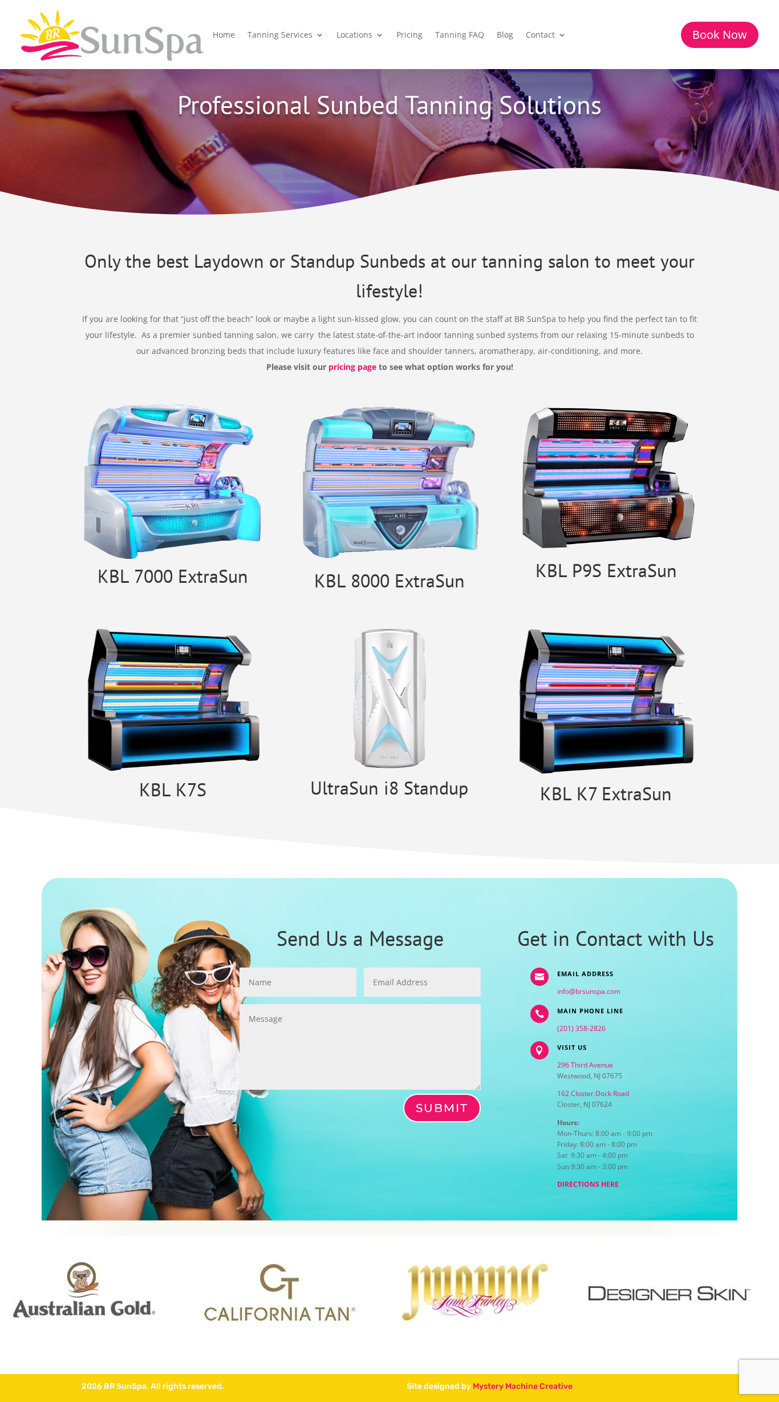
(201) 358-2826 (581, 1028)
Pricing (409, 35)
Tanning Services (280, 35)
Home (224, 35)
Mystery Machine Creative (523, 1386)
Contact (540, 35)
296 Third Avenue (585, 1065)
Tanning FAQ (459, 35)
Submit (442, 1108)
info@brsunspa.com (588, 991)
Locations (354, 35)
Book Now (719, 34)
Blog (505, 35)
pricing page (352, 366)
